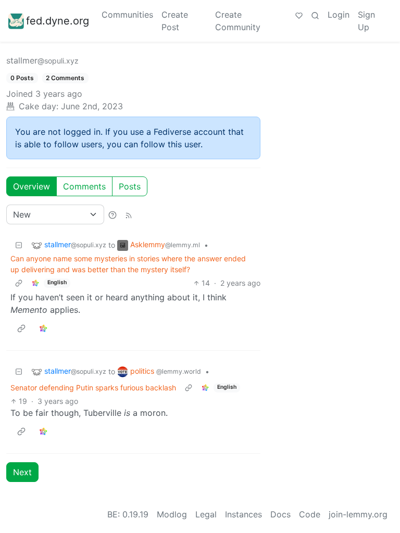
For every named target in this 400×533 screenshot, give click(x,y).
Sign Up (366, 20)
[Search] (315, 14)
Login (338, 14)
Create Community (237, 20)
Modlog (172, 514)
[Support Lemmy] (299, 14)
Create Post (174, 20)
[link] (35, 283)
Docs (280, 514)
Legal (206, 514)
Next (22, 472)
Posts (130, 186)
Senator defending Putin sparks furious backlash (93, 387)
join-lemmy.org (358, 514)
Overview (31, 186)
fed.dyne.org (57, 21)
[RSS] (128, 214)
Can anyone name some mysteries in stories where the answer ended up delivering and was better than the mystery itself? (128, 264)
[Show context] (18, 283)
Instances (243, 514)
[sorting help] (112, 214)
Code (309, 514)
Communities (127, 14)
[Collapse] (18, 245)
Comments (84, 186)
